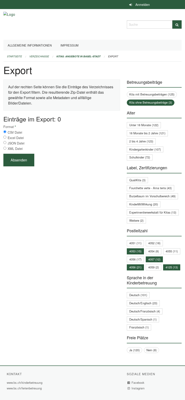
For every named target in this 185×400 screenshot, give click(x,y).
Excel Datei (16, 137)
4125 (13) (172, 267)
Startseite (14, 56)
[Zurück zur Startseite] (9, 23)
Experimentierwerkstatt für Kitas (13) (152, 212)
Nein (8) (151, 350)
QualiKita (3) (137, 180)
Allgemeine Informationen (30, 45)
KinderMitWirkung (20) (143, 204)
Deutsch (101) (138, 295)
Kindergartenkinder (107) (145, 149)
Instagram (138, 388)
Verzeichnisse (39, 56)
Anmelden (142, 4)
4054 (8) (153, 251)
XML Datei (15, 148)
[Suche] (177, 24)
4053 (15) (135, 251)
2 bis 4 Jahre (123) (141, 141)
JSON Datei (16, 143)
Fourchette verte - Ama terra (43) (150, 188)
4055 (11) (172, 251)
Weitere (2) (136, 220)
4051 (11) (135, 243)
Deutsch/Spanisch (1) (143, 319)
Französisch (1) (139, 327)
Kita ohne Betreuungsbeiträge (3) (150, 102)
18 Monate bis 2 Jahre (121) (147, 133)
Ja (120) (134, 350)
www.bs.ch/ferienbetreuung (25, 388)
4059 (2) (153, 267)
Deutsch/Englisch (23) (143, 303)
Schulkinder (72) (139, 157)
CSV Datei (15, 132)
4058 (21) (135, 267)
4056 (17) (135, 259)
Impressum (69, 45)
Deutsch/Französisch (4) (144, 311)
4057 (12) (154, 259)
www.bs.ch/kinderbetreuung (25, 382)
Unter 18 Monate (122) (143, 125)
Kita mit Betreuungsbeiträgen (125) (151, 94)
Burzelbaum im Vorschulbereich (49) (152, 196)
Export (113, 56)
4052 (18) (154, 243)
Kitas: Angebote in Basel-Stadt (78, 56)
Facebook (138, 382)
